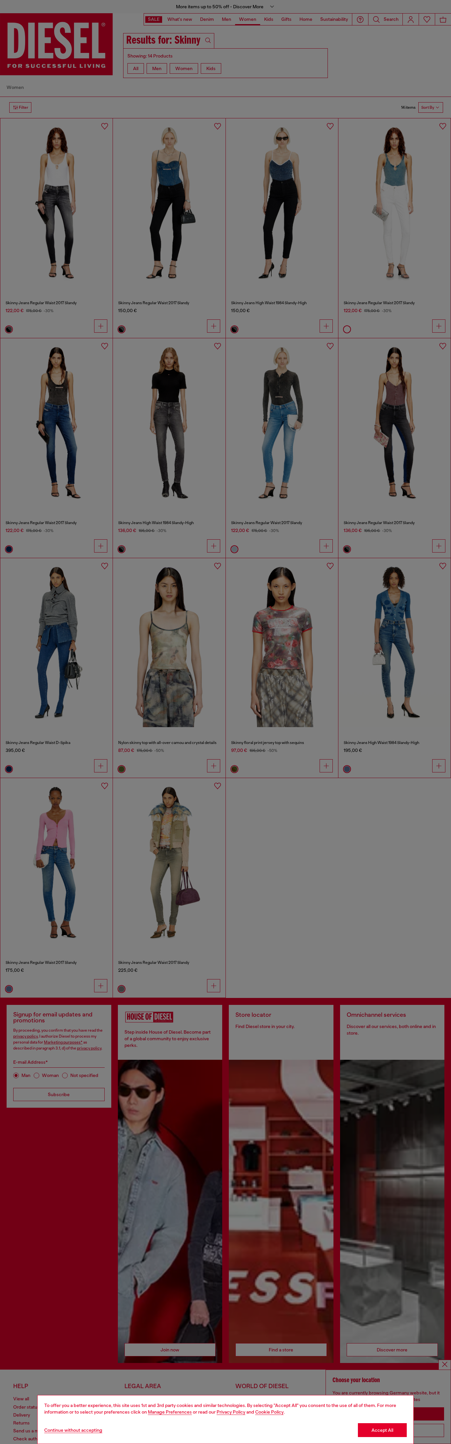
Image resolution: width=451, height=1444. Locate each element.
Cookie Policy (269, 1412)
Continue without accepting (73, 1430)
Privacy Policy (231, 1412)
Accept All (382, 1430)
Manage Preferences (170, 1412)
